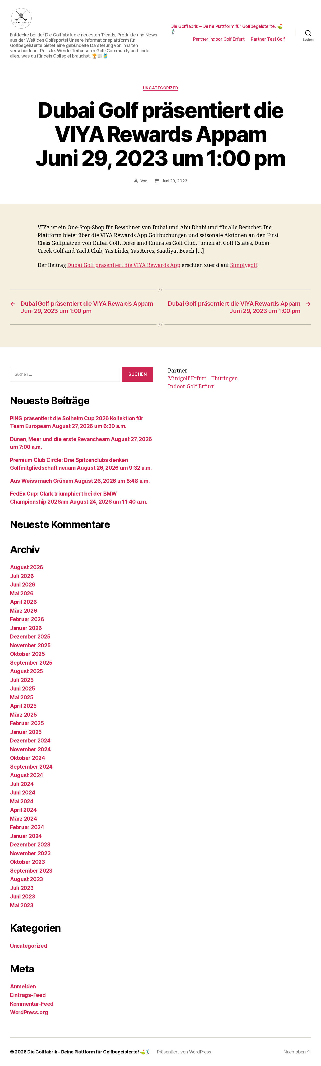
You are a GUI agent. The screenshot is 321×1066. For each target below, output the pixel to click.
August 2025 (26, 671)
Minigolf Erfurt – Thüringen (203, 378)
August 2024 (26, 775)
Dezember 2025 (30, 636)
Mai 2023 (21, 905)
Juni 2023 (22, 896)
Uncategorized (160, 88)
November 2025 (30, 645)
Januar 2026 (26, 628)
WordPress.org (29, 1012)
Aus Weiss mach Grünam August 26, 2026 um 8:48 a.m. (80, 481)
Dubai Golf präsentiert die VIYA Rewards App (123, 265)
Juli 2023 (22, 888)
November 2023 (30, 853)
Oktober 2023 (27, 862)
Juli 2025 (22, 680)
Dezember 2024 (30, 740)
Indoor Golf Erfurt (191, 386)
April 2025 (23, 706)
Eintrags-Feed (28, 995)
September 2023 (31, 871)
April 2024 (23, 810)
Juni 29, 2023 (174, 180)
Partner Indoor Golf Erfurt (219, 39)
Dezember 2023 (30, 844)
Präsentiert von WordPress (184, 1051)
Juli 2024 (22, 784)
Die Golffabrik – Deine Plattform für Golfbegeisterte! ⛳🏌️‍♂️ (226, 29)
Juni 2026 (22, 584)
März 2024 (23, 819)
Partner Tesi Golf (268, 39)
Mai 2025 (21, 697)
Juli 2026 (22, 576)
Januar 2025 (26, 732)
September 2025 (31, 663)
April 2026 (23, 602)
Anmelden (23, 986)
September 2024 (31, 767)
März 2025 (23, 715)
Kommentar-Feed (32, 1004)
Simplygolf (243, 265)
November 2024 (30, 749)
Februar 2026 (27, 619)
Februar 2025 (27, 723)
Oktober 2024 (27, 758)
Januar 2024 (26, 836)
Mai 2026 (22, 593)
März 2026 (23, 611)
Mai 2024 (22, 801)
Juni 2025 (22, 688)
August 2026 (26, 567)
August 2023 (26, 879)
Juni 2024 (22, 792)
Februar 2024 (27, 827)
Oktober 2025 (27, 654)
